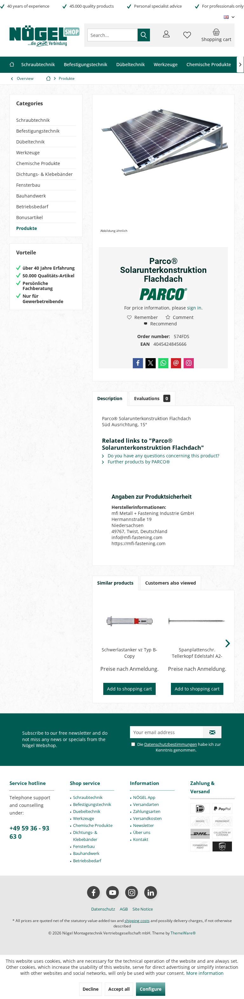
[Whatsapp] (163, 363)
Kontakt (140, 839)
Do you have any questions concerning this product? (162, 456)
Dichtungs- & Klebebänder (44, 174)
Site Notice (142, 909)
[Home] (12, 65)
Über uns (141, 832)
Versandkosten (147, 818)
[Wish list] (187, 37)
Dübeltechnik (30, 142)
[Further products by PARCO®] (163, 294)
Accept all (119, 989)
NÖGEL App (144, 797)
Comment (182, 317)
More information (205, 973)
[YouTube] (112, 892)
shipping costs (137, 920)
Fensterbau (28, 185)
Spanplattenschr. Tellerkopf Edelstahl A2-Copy (197, 653)
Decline (90, 989)
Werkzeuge (28, 152)
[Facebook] (138, 363)
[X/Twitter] (151, 363)
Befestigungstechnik (37, 131)
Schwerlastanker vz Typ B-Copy (129, 653)
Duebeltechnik (86, 811)
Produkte (26, 228)
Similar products (115, 583)
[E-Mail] (176, 363)
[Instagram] (189, 363)
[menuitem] (216, 35)
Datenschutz (103, 909)
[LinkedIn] (150, 892)
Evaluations (151, 398)
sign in (194, 308)
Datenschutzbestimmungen (170, 744)
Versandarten (146, 804)
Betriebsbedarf (32, 207)
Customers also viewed (170, 583)
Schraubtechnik (33, 120)
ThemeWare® (183, 933)
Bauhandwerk (31, 196)
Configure (150, 989)
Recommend (163, 324)
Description (109, 398)
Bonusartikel (29, 217)
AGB (124, 909)
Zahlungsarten (146, 811)
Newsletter (143, 825)
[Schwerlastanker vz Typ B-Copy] (129, 621)
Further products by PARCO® (138, 462)
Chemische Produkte (38, 163)
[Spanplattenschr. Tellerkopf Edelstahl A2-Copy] (197, 621)
